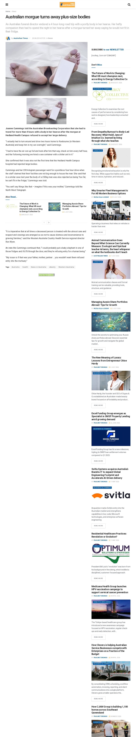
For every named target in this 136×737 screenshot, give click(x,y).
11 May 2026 (114, 482)
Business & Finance (102, 89)
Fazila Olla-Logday (101, 197)
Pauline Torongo (100, 83)
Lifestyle (98, 150)
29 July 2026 (116, 197)
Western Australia (66, 267)
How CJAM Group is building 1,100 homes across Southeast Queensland (110, 709)
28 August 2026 (27, 215)
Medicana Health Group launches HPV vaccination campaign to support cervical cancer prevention (110, 589)
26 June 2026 (115, 423)
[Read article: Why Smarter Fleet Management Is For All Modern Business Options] (111, 210)
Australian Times (21, 38)
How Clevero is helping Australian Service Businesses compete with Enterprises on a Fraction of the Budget (109, 649)
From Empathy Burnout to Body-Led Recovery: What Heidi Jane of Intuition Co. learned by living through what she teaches (110, 136)
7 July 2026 (114, 256)
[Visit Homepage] (67, 4)
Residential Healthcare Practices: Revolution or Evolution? (109, 535)
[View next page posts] (49, 222)
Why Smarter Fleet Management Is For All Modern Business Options (110, 192)
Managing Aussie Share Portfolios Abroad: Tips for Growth (74, 206)
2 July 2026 (68, 212)
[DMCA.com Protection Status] (46, 275)
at (95, 314)
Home (8, 11)
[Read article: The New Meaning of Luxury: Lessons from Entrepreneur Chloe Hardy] (111, 380)
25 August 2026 (116, 144)
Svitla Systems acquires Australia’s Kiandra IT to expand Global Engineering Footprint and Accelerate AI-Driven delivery (110, 473)
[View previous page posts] (44, 222)
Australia (16, 267)
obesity (52, 267)
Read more (99, 123)
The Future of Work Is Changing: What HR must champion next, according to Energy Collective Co (110, 76)
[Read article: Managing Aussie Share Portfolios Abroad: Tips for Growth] (54, 207)
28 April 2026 (115, 596)
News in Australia (38, 267)
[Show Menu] (7, 5)
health (25, 267)
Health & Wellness (102, 602)
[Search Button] (129, 5)
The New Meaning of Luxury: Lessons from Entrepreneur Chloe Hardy (109, 360)
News (14, 11)
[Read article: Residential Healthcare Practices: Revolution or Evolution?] (111, 553)
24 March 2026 (115, 716)
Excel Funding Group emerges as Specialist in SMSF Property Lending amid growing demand (111, 416)
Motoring (98, 203)
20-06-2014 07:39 (38, 38)
